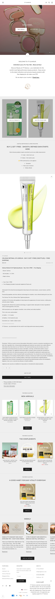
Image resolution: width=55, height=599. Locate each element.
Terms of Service (6, 573)
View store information (9, 386)
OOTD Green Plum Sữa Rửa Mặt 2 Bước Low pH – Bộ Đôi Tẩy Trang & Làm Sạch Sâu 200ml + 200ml (10, 419)
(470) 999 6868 (40, 574)
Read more (4, 551)
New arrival (21, 29)
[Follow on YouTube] (9, 585)
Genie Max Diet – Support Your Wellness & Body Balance (10, 461)
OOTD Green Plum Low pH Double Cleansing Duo (27, 418)
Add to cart (27, 373)
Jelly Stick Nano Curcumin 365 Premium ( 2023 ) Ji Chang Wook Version (45, 462)
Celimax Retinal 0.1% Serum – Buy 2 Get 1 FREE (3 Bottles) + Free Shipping (45, 419)
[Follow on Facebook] (2, 585)
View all (27, 428)
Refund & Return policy (7, 578)
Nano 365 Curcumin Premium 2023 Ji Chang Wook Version (27, 461)
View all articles (27, 558)
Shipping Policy (6, 576)
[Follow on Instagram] (6, 585)
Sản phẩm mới (34, 29)
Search (3, 569)
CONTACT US (5, 571)
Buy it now (27, 377)
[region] (27, 27)
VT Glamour (5, 255)
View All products (14, 120)
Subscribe (21, 580)
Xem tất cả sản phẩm (40, 120)
